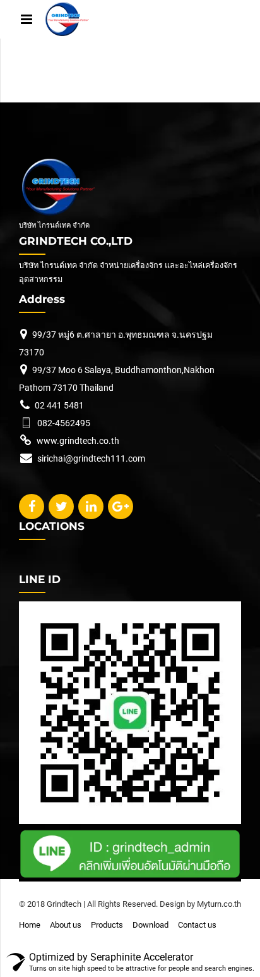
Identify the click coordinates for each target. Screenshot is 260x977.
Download (150, 925)
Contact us (197, 925)
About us (65, 925)
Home (29, 925)
